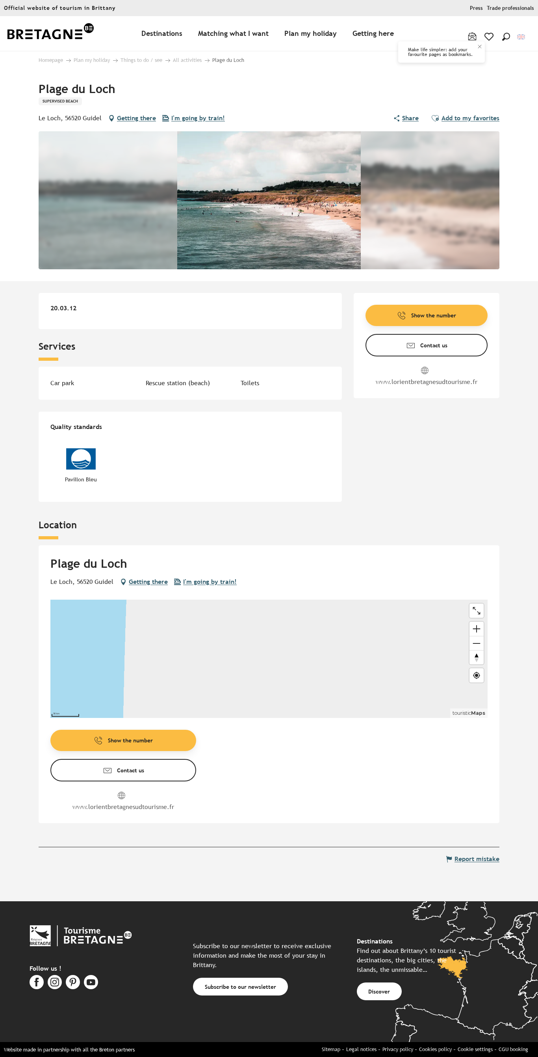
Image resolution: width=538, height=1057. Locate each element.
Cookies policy (435, 1049)
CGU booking (513, 1049)
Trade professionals (510, 8)
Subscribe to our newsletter (240, 986)
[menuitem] (50, 34)
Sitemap (331, 1049)
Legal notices (361, 1049)
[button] (506, 37)
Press (476, 8)
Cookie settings (475, 1049)
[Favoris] (489, 36)
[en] (521, 36)
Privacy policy (397, 1049)
